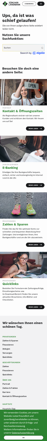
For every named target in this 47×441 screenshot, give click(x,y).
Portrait (6, 384)
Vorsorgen (7, 353)
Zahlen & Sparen (10, 340)
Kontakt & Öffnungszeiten (15, 396)
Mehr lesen (33, 128)
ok (23, 438)
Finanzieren (8, 344)
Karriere (6, 392)
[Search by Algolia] (32, 53)
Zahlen (6, 366)
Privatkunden (9, 337)
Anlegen (6, 349)
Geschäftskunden (11, 362)
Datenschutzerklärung (23, 432)
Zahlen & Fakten (10, 388)
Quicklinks (7, 357)
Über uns (7, 380)
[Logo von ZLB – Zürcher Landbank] (11, 4)
